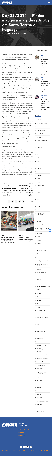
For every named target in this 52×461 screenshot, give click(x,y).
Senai (38, 384)
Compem (39, 168)
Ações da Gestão (41, 120)
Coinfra (38, 165)
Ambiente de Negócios (42, 123)
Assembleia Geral (41, 133)
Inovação (39, 279)
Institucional (39, 283)
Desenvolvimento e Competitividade (41, 213)
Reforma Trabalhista (41, 362)
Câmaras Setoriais (41, 144)
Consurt (38, 192)
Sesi (38, 391)
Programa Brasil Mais (41, 345)
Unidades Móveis (41, 411)
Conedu (38, 182)
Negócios (39, 297)
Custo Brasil (39, 210)
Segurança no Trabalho (42, 377)
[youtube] (27, 447)
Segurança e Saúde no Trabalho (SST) (42, 372)
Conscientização (40, 185)
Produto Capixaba (41, 342)
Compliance (39, 175)
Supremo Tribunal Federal (42, 401)
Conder (38, 178)
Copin (38, 199)
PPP (38, 324)
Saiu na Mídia (40, 368)
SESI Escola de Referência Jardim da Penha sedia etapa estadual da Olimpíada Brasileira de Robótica (8, 239)
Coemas (38, 161)
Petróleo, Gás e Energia (42, 317)
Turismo (38, 408)
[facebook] (21, 447)
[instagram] (31, 447)
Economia (39, 221)
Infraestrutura (40, 276)
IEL (37, 257)
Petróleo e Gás (40, 314)
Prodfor (38, 335)
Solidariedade (40, 397)
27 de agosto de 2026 (7, 234)
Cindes (38, 154)
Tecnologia (39, 404)
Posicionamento (40, 321)
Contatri (38, 196)
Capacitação (39, 147)
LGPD (38, 290)
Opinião (38, 307)
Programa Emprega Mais (42, 355)
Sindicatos (39, 394)
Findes (38, 236)
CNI (38, 158)
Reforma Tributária (41, 365)
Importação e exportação (42, 261)
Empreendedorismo (41, 225)
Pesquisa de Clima (41, 310)
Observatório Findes (41, 303)
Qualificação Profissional (42, 358)
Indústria (39, 269)
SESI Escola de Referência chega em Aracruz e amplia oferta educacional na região (25, 238)
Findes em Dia (40, 240)
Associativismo (40, 137)
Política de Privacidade (24, 430)
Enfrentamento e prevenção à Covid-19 (43, 229)
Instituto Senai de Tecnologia (43, 286)
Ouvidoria (21, 432)
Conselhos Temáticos (41, 189)
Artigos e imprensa (41, 130)
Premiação (39, 328)
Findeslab (39, 243)
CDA (38, 151)
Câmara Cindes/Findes (42, 140)
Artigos (38, 127)
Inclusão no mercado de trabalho (42, 265)
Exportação (39, 233)
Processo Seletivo (41, 331)
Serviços (39, 387)
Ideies (38, 254)
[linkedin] (24, 447)
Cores (38, 203)
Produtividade (40, 338)
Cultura (38, 206)
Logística (39, 293)
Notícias (39, 300)
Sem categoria (22, 33)
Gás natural (39, 247)
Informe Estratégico (41, 272)
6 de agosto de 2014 (9, 33)
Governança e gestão (42, 250)
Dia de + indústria (41, 218)
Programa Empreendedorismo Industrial (41, 350)
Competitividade (40, 172)
